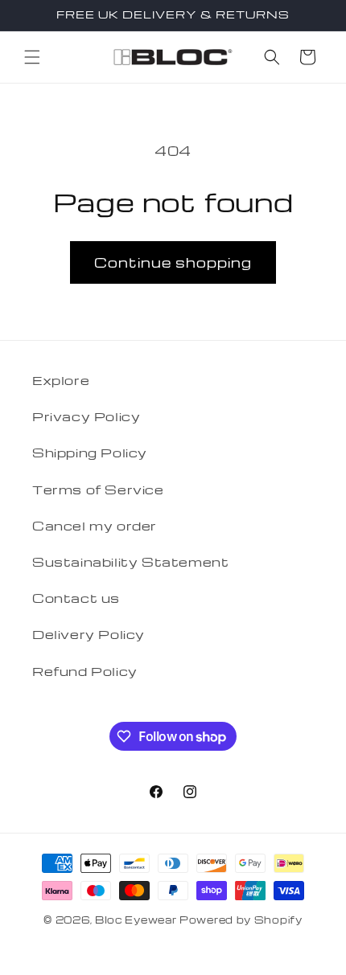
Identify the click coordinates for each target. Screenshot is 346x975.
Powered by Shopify (241, 919)
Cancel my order (94, 526)
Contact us (76, 598)
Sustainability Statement (130, 562)
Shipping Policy (89, 452)
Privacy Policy (86, 416)
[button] (32, 57)
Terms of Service (98, 489)
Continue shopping (173, 262)
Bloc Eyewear (135, 919)
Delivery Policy (88, 634)
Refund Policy (85, 671)
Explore (60, 380)
